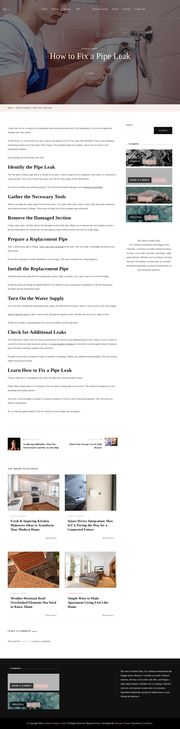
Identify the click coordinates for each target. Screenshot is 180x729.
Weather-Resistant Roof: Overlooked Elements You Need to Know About (33, 602)
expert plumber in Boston (62, 344)
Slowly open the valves (18, 314)
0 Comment (90, 73)
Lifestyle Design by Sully (54, 723)
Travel (115, 9)
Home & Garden (100, 9)
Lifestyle (126, 9)
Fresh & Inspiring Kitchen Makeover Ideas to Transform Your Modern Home (32, 525)
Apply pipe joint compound (51, 246)
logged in (26, 641)
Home (44, 9)
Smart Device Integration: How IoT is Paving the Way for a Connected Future (90, 525)
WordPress (147, 723)
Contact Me (140, 9)
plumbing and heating (93, 187)
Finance (67, 9)
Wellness (55, 9)
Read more (51, 538)
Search (129, 124)
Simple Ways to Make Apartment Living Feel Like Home (88, 602)
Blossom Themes (122, 723)
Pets (78, 9)
